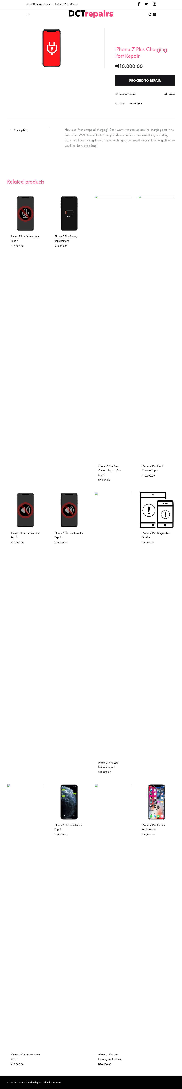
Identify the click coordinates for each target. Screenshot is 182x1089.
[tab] (28, 130)
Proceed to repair (145, 80)
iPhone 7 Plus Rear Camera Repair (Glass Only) (110, 470)
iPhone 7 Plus (135, 104)
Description (20, 130)
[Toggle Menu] (28, 14)
